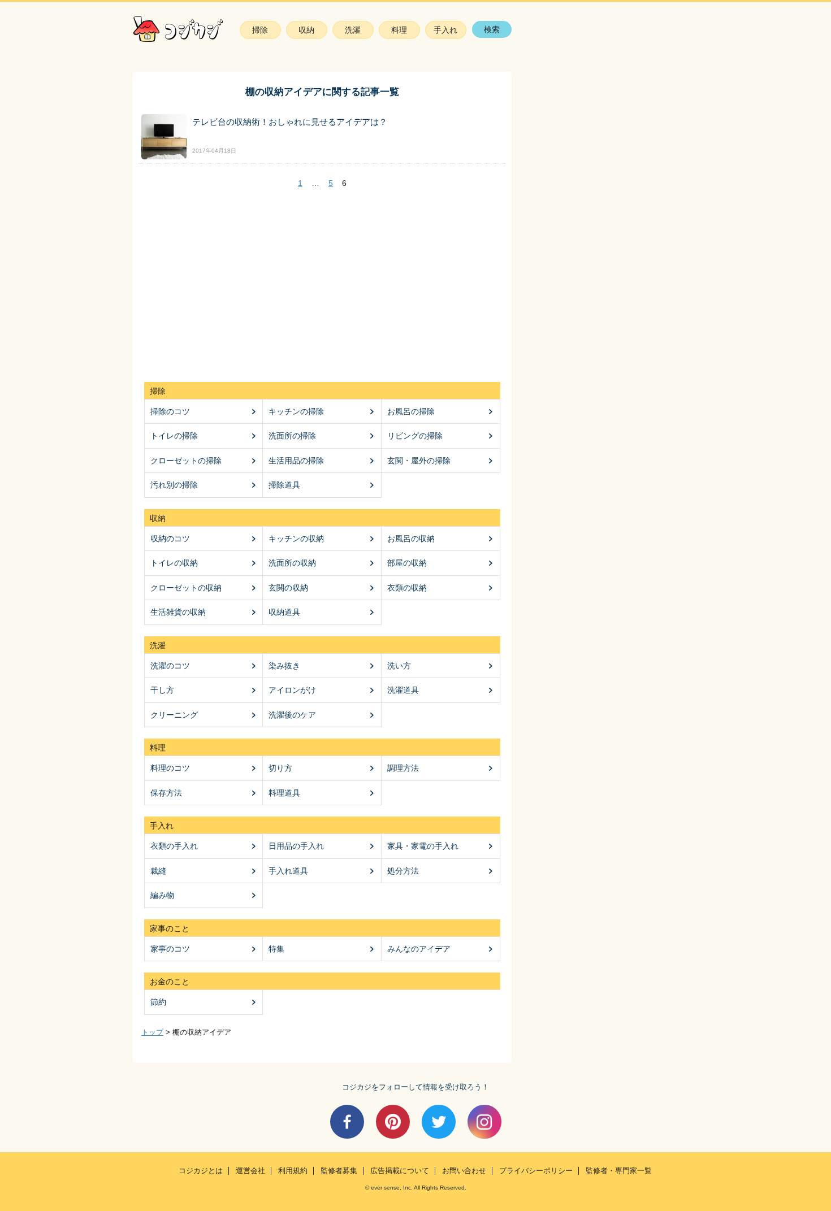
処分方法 (403, 870)
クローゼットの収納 (186, 587)
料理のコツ (170, 767)
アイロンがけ (292, 690)
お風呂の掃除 (411, 411)
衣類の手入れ (174, 845)
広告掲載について (399, 1171)
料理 (399, 29)
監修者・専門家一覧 (619, 1171)
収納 (306, 29)
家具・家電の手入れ (422, 845)
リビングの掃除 (415, 435)
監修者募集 (339, 1171)
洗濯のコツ (170, 665)
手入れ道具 (288, 870)
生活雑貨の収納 (178, 612)
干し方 (162, 690)
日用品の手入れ (296, 845)
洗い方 (399, 665)
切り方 (280, 767)
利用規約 (293, 1171)
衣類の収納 (407, 587)
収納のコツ (170, 538)
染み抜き (284, 665)
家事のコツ (170, 948)
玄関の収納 (288, 587)
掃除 (260, 29)
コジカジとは (201, 1171)
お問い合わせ (464, 1171)
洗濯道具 (403, 690)
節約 (158, 1001)
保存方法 (166, 792)
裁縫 (158, 870)
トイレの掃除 (174, 435)
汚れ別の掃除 (174, 484)
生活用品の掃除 (296, 460)
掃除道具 (284, 484)
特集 (276, 948)
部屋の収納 (407, 562)
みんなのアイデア (419, 948)
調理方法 (403, 767)
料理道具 (284, 792)
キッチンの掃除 (296, 411)
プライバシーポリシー (536, 1171)
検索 (492, 29)
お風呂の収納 (411, 538)
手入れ (445, 29)
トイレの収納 (174, 562)
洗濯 (353, 29)
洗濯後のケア (292, 714)
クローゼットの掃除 (186, 460)
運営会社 (250, 1171)
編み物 (162, 895)
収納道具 (284, 612)
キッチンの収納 (296, 538)
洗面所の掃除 (292, 435)
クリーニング (174, 714)
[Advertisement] (322, 286)
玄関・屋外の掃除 (419, 460)
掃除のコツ (170, 411)
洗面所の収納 (292, 562)
